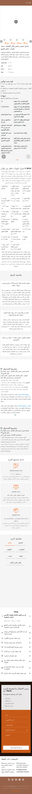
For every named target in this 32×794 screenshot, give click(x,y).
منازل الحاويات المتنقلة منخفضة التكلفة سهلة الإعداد (8, 771)
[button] (4, 156)
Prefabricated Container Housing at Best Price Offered (23, 771)
